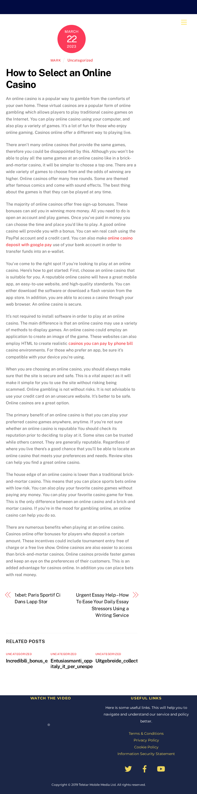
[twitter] (129, 768)
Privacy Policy (146, 740)
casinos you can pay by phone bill (100, 343)
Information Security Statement (146, 753)
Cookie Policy (146, 747)
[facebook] (146, 768)
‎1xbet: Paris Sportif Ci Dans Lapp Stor (38, 598)
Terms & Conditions (146, 733)
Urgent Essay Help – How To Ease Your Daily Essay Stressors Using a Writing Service (102, 605)
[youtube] (162, 768)
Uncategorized (80, 60)
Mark (56, 60)
